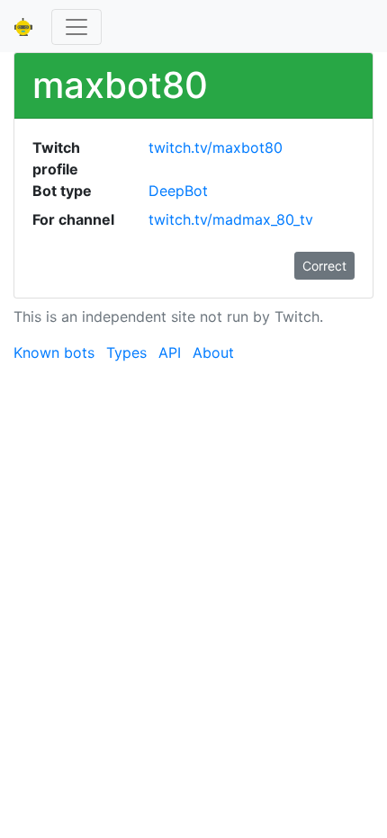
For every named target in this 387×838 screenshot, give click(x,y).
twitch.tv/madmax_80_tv (230, 219)
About (213, 352)
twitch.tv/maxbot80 (215, 147)
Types (126, 352)
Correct (324, 265)
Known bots (54, 352)
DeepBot (178, 191)
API (169, 352)
